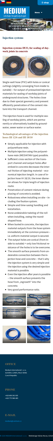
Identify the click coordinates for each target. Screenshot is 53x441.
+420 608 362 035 (11, 395)
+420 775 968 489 (11, 398)
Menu (37, 12)
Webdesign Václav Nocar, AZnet (41, 436)
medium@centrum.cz (13, 421)
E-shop (45, 2)
